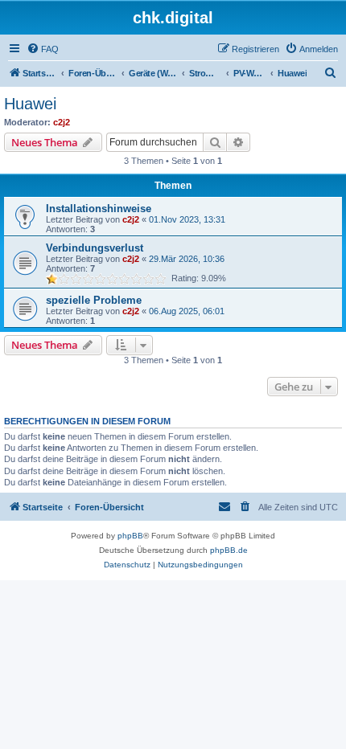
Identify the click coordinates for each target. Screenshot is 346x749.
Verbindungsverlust (94, 248)
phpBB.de (229, 550)
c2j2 (61, 122)
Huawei (30, 104)
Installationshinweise (98, 209)
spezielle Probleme (94, 300)
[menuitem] (43, 49)
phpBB (130, 535)
